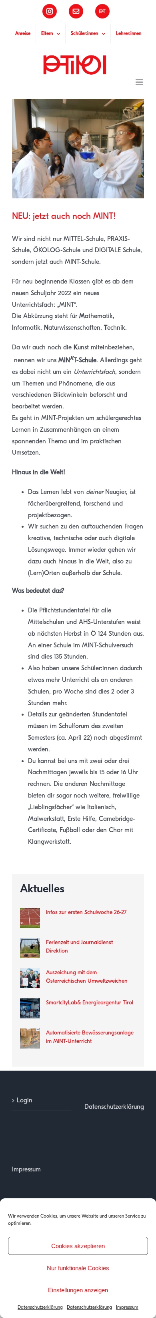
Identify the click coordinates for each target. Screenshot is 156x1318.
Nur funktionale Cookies (78, 1268)
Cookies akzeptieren (78, 1246)
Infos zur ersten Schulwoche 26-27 (86, 912)
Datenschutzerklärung (40, 1307)
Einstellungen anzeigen (78, 1290)
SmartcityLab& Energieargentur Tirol (89, 1002)
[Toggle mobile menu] (140, 82)
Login (24, 1100)
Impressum (127, 1307)
